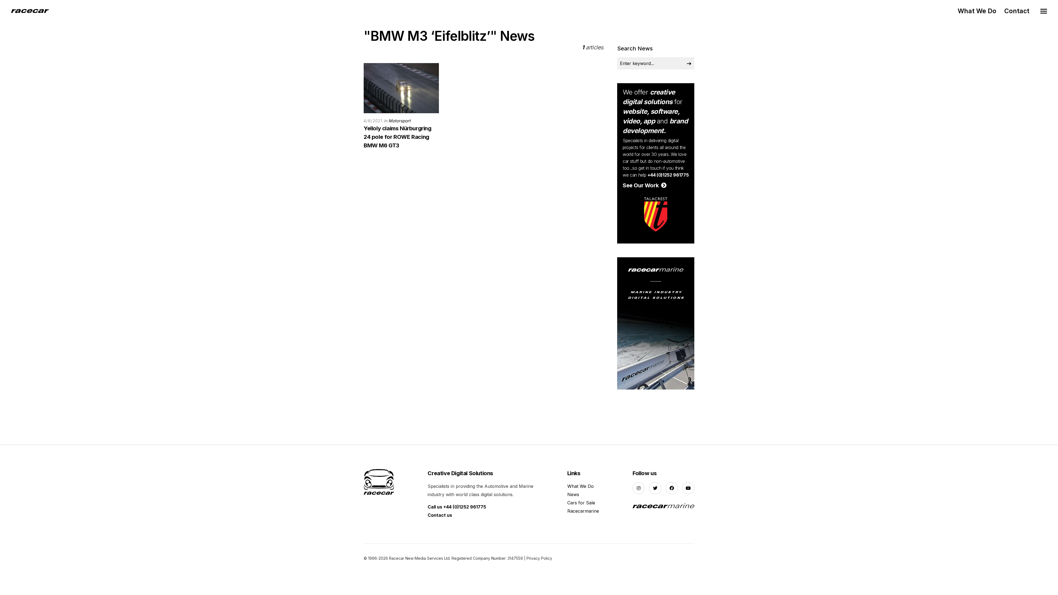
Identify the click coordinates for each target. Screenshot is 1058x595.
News (573, 494)
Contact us (440, 515)
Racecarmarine (583, 511)
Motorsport (399, 120)
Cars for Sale (581, 502)
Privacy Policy (539, 558)
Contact (1016, 11)
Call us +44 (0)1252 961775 (457, 507)
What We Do (977, 11)
